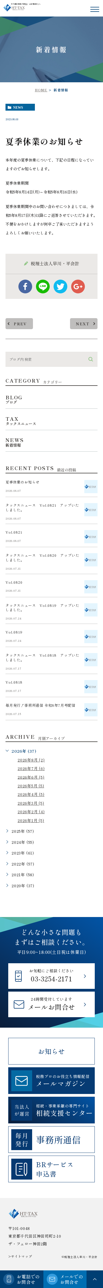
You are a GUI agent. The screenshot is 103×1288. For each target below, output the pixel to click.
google (78, 286)
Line (43, 286)
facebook (25, 286)
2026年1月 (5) (31, 820)
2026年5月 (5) (31, 785)
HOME (41, 90)
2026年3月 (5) (31, 803)
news (18, 107)
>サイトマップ (20, 1256)
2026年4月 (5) (31, 794)
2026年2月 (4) (31, 811)
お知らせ (51, 1051)
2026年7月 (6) (31, 768)
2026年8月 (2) (31, 760)
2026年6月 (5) (31, 777)
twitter (60, 286)
